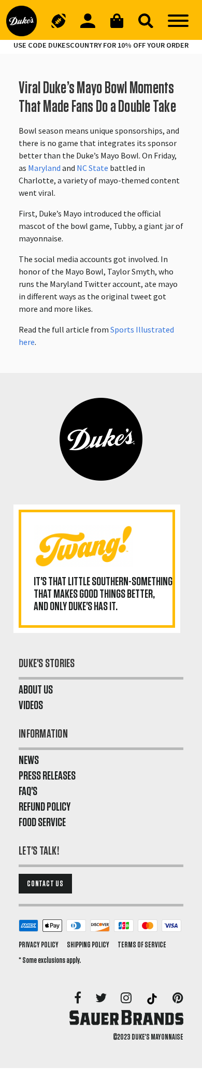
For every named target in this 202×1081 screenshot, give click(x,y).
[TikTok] (153, 998)
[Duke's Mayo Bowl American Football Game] (58, 20)
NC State (92, 168)
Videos (31, 705)
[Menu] (178, 20)
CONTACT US (45, 884)
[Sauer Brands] (126, 1017)
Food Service (42, 822)
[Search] (145, 20)
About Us (36, 690)
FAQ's (28, 791)
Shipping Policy (88, 945)
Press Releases (47, 776)
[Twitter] (101, 998)
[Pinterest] (177, 998)
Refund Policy (44, 807)
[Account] (87, 20)
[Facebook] (78, 998)
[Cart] (116, 20)
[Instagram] (127, 998)
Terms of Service (142, 945)
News (29, 760)
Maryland (44, 168)
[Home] (25, 20)
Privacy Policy (39, 945)
